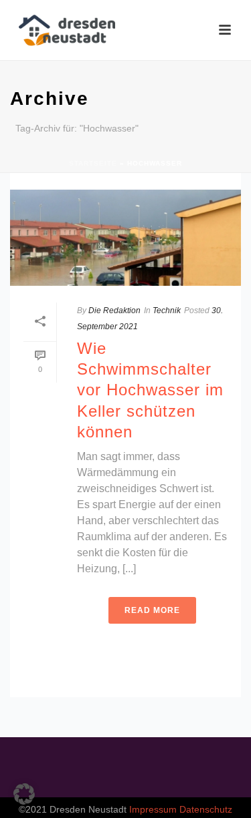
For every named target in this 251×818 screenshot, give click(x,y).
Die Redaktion (114, 310)
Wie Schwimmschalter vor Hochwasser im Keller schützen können (150, 390)
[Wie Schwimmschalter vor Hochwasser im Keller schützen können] (125, 238)
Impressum (153, 809)
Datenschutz (205, 809)
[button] (24, 794)
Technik (167, 310)
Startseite (93, 163)
